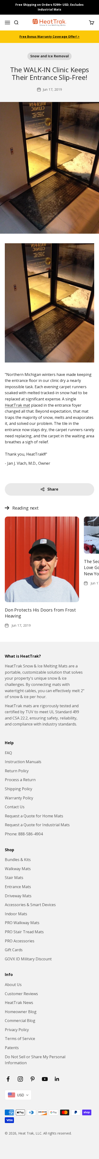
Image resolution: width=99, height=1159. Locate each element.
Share (52, 489)
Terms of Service (20, 1038)
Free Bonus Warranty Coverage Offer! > (49, 37)
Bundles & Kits (18, 859)
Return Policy (17, 770)
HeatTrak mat (17, 405)
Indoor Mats (16, 913)
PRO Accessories (19, 941)
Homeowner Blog (21, 1011)
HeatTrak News (19, 1002)
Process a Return (20, 779)
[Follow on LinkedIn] (57, 1079)
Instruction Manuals (23, 761)
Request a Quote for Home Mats (34, 816)
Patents (12, 1047)
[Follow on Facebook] (8, 1079)
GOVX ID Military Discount (28, 959)
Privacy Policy (17, 1029)
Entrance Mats (18, 886)
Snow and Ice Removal (49, 56)
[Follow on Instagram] (20, 1079)
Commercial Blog (20, 1020)
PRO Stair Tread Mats (24, 931)
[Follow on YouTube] (45, 1079)
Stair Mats (14, 877)
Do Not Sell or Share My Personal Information (35, 1060)
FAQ (8, 752)
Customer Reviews (21, 993)
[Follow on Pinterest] (32, 1079)
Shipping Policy (18, 788)
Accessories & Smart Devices (30, 904)
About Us (13, 984)
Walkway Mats (18, 868)
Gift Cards (14, 949)
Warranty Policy (19, 798)
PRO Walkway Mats (22, 922)
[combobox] (18, 1095)
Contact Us (15, 806)
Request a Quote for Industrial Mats (37, 824)
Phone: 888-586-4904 (24, 834)
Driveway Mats (18, 895)
